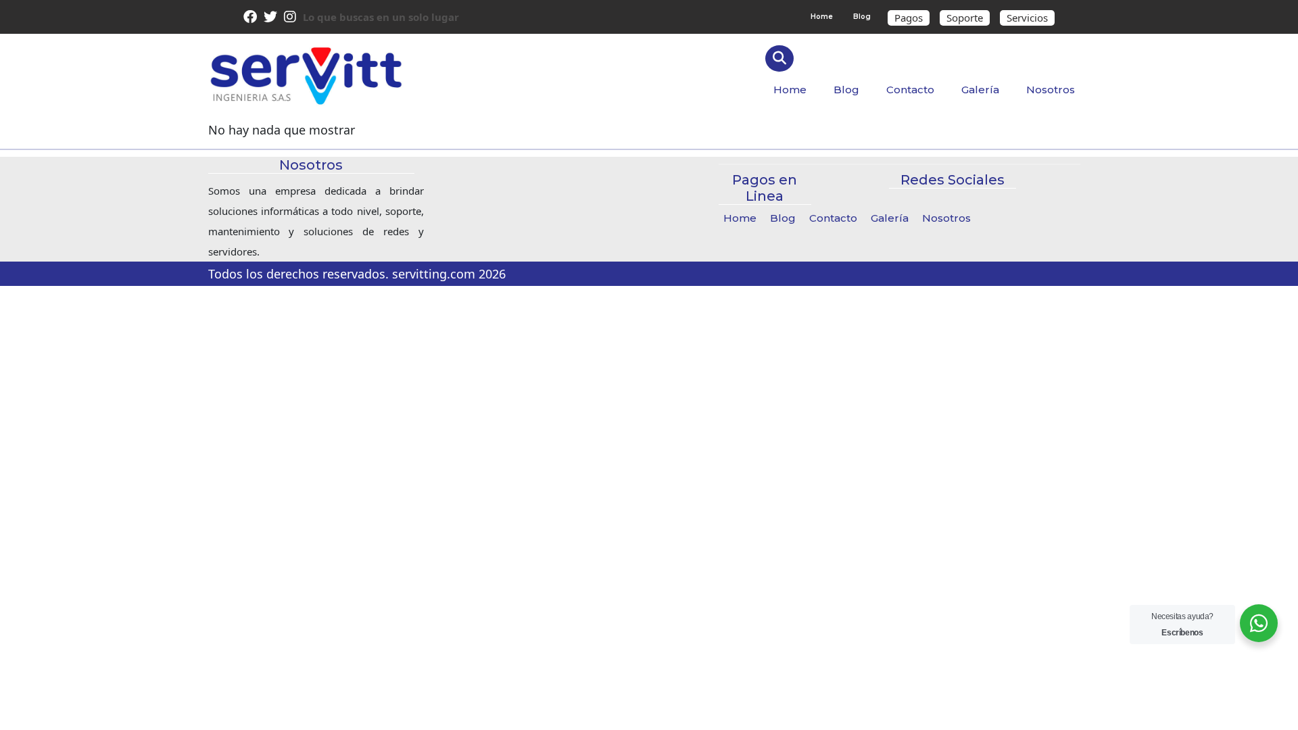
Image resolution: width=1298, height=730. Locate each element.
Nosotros (1050, 89)
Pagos (908, 17)
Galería (980, 89)
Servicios (1027, 17)
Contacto (910, 89)
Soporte (964, 17)
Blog (862, 16)
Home (822, 16)
